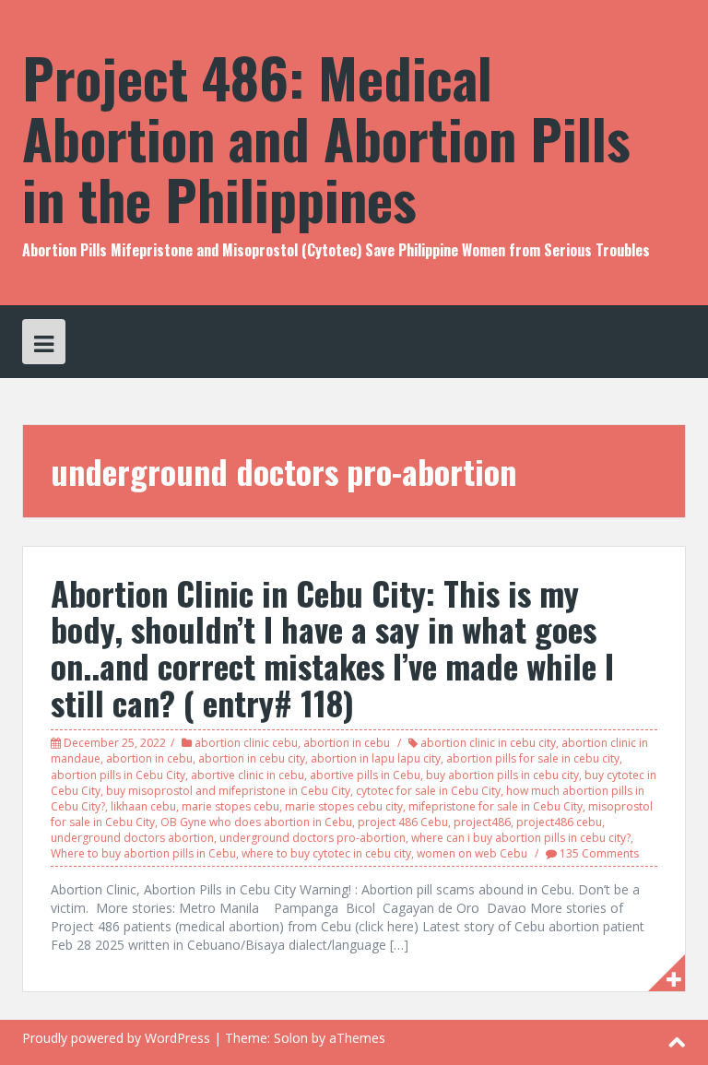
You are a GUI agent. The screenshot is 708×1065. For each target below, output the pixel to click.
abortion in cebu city (251, 758)
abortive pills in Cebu (365, 775)
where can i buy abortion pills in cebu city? (521, 838)
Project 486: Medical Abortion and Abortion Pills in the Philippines (326, 137)
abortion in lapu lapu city (376, 758)
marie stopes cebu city (344, 806)
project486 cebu (559, 822)
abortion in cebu (346, 743)
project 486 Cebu (403, 822)
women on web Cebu (472, 853)
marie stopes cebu (230, 806)
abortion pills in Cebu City (118, 775)
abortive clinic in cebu (247, 775)
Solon (291, 1038)
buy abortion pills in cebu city (502, 775)
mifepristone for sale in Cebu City (495, 806)
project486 (482, 822)
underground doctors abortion (132, 838)
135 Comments (599, 853)
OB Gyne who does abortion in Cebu (256, 822)
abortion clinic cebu (246, 743)
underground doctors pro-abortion (312, 838)
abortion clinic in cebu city (488, 743)
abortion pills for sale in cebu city (533, 758)
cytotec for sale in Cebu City (428, 791)
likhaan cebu (143, 806)
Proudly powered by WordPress (116, 1038)
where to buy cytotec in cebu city (326, 853)
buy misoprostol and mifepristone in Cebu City (228, 791)
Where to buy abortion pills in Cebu (143, 853)
